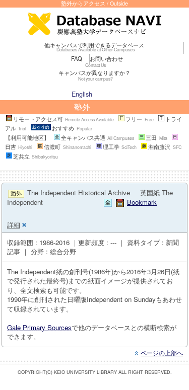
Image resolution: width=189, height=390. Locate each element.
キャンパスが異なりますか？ (94, 75)
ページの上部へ (162, 352)
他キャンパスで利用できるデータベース (94, 46)
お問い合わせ (104, 60)
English (82, 94)
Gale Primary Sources (39, 327)
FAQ (76, 58)
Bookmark (142, 202)
